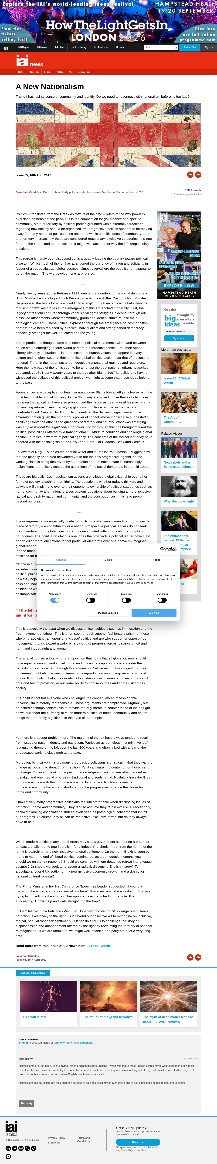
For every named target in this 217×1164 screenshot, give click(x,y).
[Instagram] (21, 1148)
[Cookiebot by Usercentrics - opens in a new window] (162, 549)
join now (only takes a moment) (74, 1042)
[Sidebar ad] (179, 256)
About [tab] (156, 559)
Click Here (138, 1142)
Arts (71, 72)
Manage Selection (108, 612)
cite (198, 174)
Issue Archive (84, 72)
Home (21, 72)
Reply (24, 1103)
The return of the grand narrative (107, 1017)
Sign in (23, 1042)
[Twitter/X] (27, 1148)
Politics (60, 72)
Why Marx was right (179, 501)
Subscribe (190, 47)
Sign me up (179, 338)
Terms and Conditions (84, 1140)
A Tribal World (98, 946)
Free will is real (34, 1017)
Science (47, 72)
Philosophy (34, 72)
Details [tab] (108, 559)
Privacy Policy (56, 1138)
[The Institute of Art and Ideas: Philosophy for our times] (6, 47)
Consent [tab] (61, 559)
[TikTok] (33, 1148)
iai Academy (79, 47)
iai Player (23, 47)
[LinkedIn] (8, 1148)
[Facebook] (14, 1148)
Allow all (154, 612)
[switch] (90, 600)
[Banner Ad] (108, 21)
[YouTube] (8, 1156)
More (119, 47)
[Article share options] (190, 174)
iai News (42, 47)
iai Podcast (101, 47)
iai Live (59, 47)
